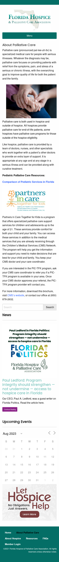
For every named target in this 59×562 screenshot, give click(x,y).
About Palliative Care (27, 532)
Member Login (13, 544)
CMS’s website (15, 295)
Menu (29, 35)
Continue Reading (10, 409)
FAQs (45, 538)
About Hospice (13, 538)
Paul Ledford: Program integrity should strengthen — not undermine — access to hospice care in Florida (28, 387)
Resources (32, 538)
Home (8, 532)
